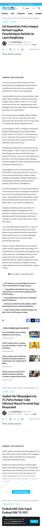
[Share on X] (10, 49)
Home (4, 18)
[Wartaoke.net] (10, 8)
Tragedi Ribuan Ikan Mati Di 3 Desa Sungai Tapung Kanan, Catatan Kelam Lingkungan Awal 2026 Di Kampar (19, 291)
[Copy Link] (18, 49)
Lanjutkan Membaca (21, 492)
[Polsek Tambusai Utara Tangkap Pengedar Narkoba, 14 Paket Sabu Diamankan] (34, 345)
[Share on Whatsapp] (14, 49)
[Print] (22, 49)
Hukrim (14, 18)
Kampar (13, 21)
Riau (12, 391)
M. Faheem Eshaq (16, 42)
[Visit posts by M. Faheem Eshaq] (4, 43)
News (9, 18)
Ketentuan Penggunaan (10, 523)
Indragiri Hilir (16, 500)
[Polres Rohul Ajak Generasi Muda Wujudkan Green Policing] (34, 334)
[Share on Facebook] (6, 49)
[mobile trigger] (38, 8)
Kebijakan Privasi (17, 521)
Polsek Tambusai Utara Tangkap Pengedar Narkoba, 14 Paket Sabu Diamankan (14, 345)
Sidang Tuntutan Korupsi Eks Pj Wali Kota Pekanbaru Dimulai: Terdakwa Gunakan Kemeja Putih (14, 374)
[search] (23, 8)
